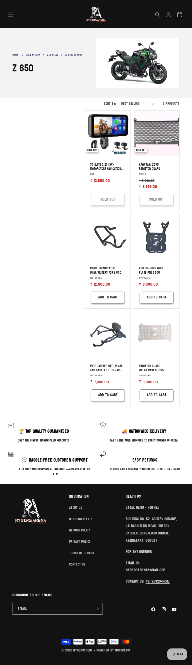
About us (75, 508)
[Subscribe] (96, 609)
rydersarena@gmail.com (146, 570)
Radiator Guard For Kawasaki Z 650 (152, 368)
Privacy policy (80, 541)
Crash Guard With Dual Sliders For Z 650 (105, 270)
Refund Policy (79, 530)
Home (15, 55)
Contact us (77, 564)
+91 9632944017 (158, 581)
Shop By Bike (33, 55)
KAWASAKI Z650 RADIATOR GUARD (149, 167)
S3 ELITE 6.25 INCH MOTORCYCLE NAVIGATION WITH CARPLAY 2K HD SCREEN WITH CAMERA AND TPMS (106, 167)
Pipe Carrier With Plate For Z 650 (151, 270)
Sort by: (110, 103)
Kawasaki (53, 55)
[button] (10, 14)
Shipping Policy (80, 519)
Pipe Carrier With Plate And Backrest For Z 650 (106, 368)
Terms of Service (82, 553)
